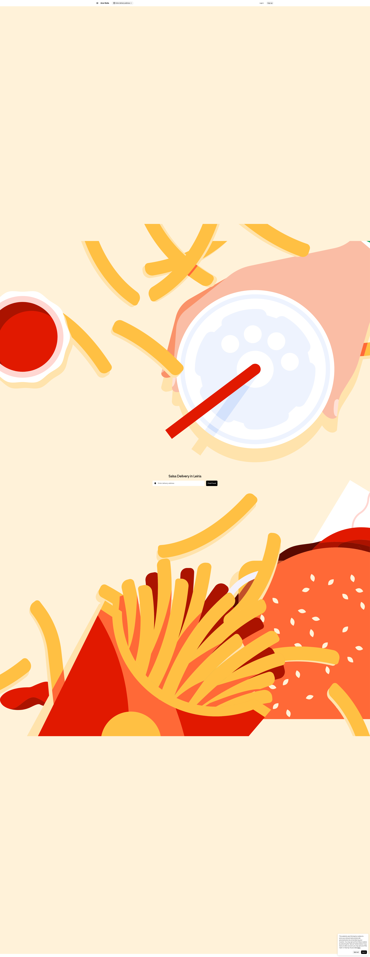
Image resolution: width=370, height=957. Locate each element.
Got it (364, 952)
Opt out (356, 952)
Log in (262, 3)
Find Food (212, 483)
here (358, 948)
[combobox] (180, 483)
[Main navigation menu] (97, 3)
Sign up (269, 3)
